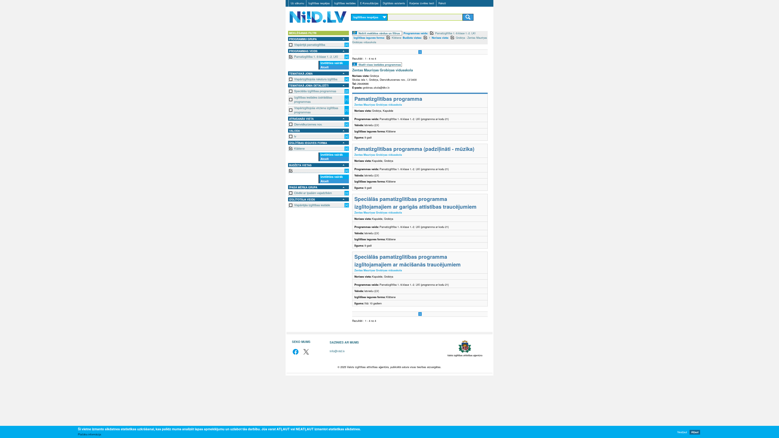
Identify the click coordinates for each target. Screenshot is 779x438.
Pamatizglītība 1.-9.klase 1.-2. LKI (316, 57)
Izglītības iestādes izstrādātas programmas (313, 99)
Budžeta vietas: (412, 38)
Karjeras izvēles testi (421, 3)
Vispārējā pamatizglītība (309, 45)
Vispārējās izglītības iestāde (312, 205)
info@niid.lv (337, 351)
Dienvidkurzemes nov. (308, 124)
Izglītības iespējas (319, 3)
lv (295, 136)
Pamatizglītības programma (388, 98)
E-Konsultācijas (369, 3)
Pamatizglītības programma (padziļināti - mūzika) (414, 148)
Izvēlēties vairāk (332, 63)
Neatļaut (682, 432)
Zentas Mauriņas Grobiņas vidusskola (382, 70)
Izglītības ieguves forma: (369, 38)
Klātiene (299, 148)
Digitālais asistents (394, 3)
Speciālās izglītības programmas (315, 91)
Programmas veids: (415, 33)
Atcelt (325, 67)
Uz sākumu (297, 3)
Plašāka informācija (89, 434)
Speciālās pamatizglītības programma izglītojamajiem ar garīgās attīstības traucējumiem (415, 202)
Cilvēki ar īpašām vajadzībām (313, 193)
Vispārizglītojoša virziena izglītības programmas (316, 110)
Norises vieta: (440, 38)
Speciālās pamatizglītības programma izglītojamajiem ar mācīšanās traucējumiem (407, 260)
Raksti (442, 3)
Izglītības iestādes (345, 3)
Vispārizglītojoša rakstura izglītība (315, 79)
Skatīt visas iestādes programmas (379, 65)
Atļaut (694, 432)
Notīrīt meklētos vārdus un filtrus (379, 33)
